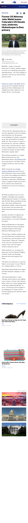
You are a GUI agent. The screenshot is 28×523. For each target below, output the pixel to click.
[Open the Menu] (2, 2)
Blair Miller (9, 59)
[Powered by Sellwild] (24, 390)
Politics (5, 13)
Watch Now (23, 2)
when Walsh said (18, 159)
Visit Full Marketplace (21, 303)
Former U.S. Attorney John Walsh (11, 84)
